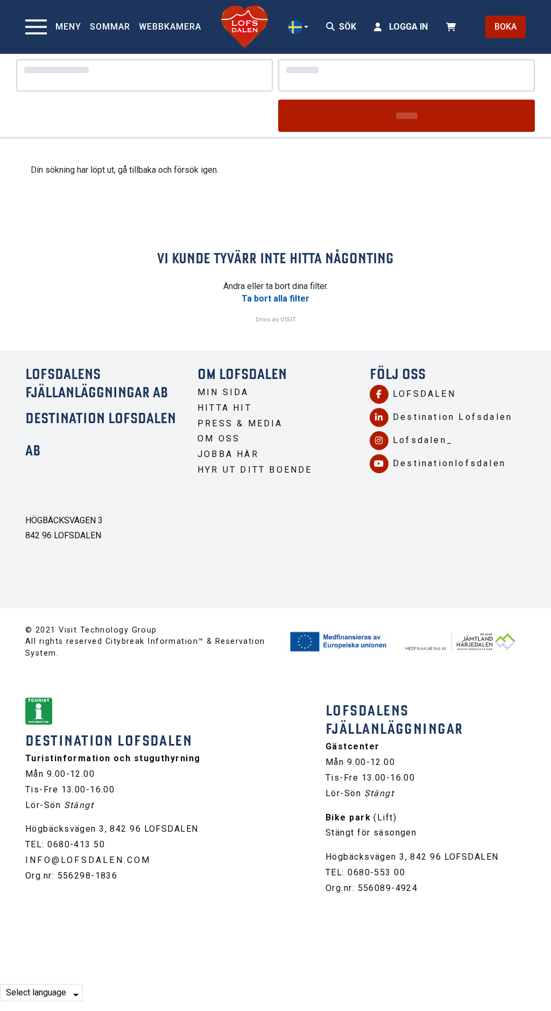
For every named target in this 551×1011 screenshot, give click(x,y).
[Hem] (244, 27)
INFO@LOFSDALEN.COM (88, 860)
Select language (36, 992)
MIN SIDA (223, 392)
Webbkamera (170, 27)
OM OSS (218, 438)
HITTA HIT (224, 408)
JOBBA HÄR (228, 454)
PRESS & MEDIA (240, 423)
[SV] (298, 27)
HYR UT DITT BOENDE (255, 470)
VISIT (288, 319)
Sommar (110, 27)
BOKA (506, 27)
